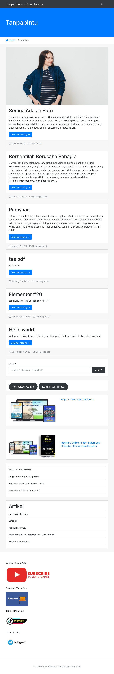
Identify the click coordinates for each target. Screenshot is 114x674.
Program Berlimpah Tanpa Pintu (24, 476)
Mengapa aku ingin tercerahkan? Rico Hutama (31, 534)
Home (11, 40)
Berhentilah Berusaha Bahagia (42, 156)
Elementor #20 (25, 294)
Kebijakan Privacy (17, 528)
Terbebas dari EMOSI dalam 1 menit (26, 483)
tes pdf (17, 259)
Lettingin (13, 521)
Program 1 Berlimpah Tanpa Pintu (77, 399)
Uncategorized (39, 196)
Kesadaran (35, 143)
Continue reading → (20, 134)
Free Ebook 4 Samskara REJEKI (25, 490)
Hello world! (22, 329)
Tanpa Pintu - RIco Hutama (25, 4)
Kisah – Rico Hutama (19, 541)
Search (12, 363)
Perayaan (19, 209)
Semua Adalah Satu (31, 110)
